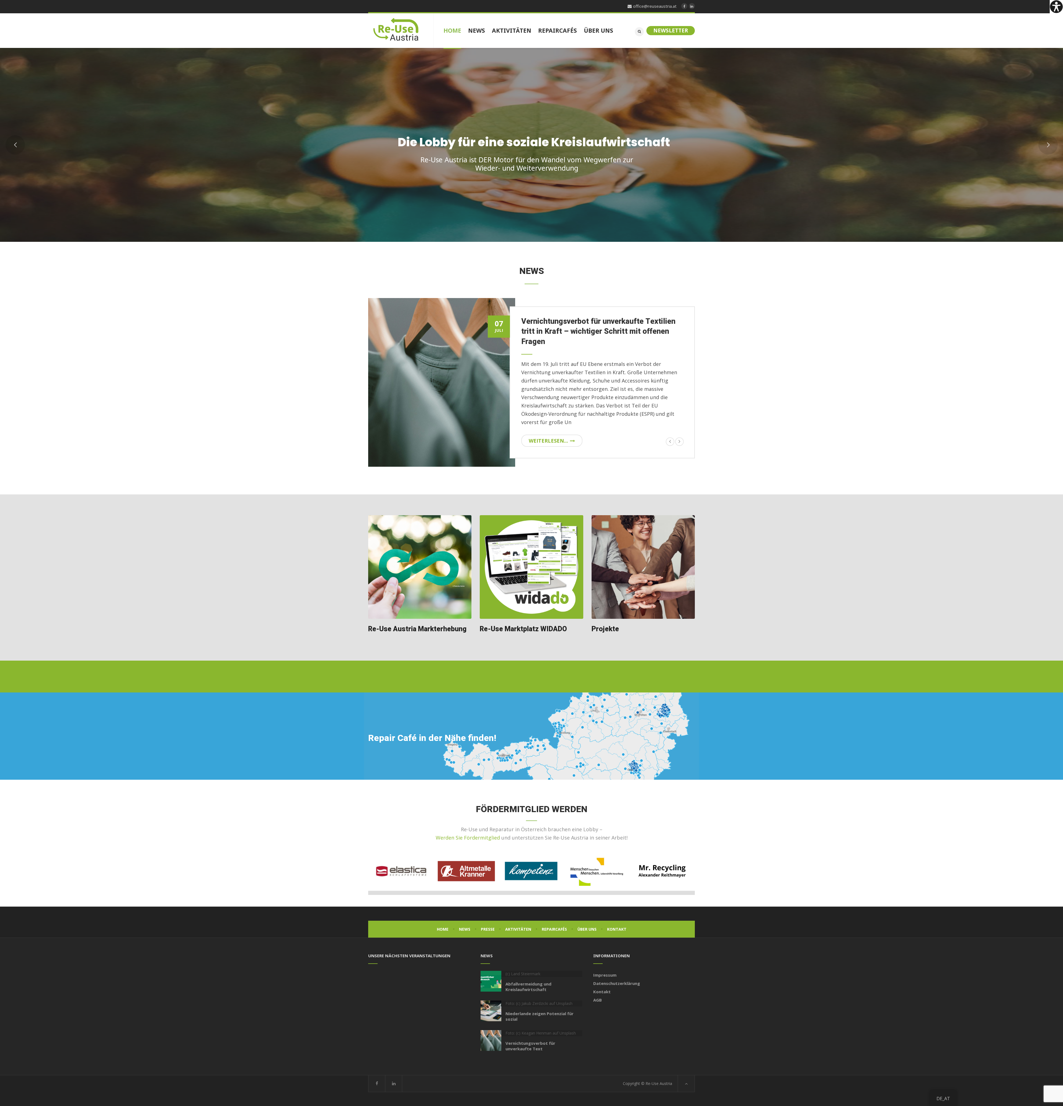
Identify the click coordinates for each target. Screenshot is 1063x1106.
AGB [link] (597, 991)
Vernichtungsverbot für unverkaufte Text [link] (530, 1037)
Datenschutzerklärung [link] (616, 975)
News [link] (464, 920)
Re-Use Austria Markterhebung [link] (417, 621)
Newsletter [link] (670, 30)
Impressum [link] (604, 966)
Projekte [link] (605, 621)
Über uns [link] (587, 920)
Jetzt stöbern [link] (613, 191)
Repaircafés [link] (554, 920)
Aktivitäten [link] (518, 920)
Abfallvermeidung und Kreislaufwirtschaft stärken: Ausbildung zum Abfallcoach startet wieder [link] (598, 331)
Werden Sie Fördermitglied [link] (468, 829)
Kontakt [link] (616, 920)
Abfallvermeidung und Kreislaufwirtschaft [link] (528, 978)
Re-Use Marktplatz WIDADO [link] (523, 621)
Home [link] (442, 920)
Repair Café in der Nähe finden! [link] (432, 729)
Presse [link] (488, 920)
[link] (1056, 6)
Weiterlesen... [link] (548, 432)
